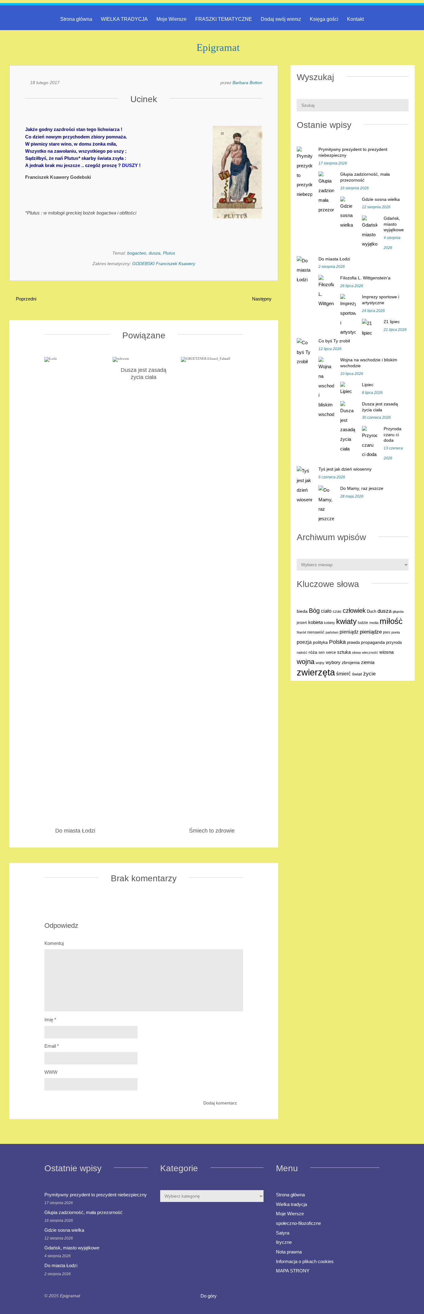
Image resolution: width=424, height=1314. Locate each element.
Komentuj (54, 943)
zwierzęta (316, 672)
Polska (337, 642)
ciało (326, 611)
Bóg (314, 610)
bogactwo (136, 253)
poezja (304, 642)
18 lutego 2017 (45, 82)
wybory (333, 662)
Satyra (282, 1232)
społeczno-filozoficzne (298, 1223)
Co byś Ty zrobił (334, 340)
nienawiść (315, 632)
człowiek (354, 610)
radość (302, 652)
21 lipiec (392, 321)
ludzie (363, 623)
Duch (371, 611)
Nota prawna (289, 1251)
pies (386, 632)
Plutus (169, 253)
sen (321, 652)
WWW (50, 1072)
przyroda (394, 642)
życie (369, 674)
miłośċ (391, 621)
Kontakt (355, 19)
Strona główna (76, 19)
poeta (395, 632)
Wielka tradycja (291, 1204)
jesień (302, 623)
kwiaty (346, 621)
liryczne (284, 1242)
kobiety (329, 623)
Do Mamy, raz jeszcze (361, 488)
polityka (320, 642)
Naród (301, 632)
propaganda (373, 642)
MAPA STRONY (292, 1270)
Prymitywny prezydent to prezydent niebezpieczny (95, 1194)
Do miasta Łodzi (334, 258)
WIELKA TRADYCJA (124, 19)
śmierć (343, 673)
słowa (356, 652)
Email (51, 1046)
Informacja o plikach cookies (305, 1261)
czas (337, 611)
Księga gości (324, 19)
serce (331, 652)
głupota (398, 611)
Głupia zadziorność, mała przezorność (83, 1212)
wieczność (370, 652)
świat (357, 674)
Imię (50, 1019)
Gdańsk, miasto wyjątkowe (394, 224)
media (373, 623)
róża (313, 652)
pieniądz (349, 631)
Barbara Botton (247, 82)
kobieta (315, 622)
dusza (154, 253)
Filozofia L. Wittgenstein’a (365, 277)
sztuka (344, 652)
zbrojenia (351, 662)
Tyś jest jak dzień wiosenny (345, 469)
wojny (320, 663)
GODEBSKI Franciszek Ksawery (163, 263)
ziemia (367, 662)
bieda (302, 611)
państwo (332, 632)
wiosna (386, 652)
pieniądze (371, 632)
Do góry (209, 1295)
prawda (353, 642)
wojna (305, 662)
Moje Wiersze (171, 19)
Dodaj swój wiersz (281, 19)
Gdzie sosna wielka (381, 199)
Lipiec (367, 384)
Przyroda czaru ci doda (392, 434)
